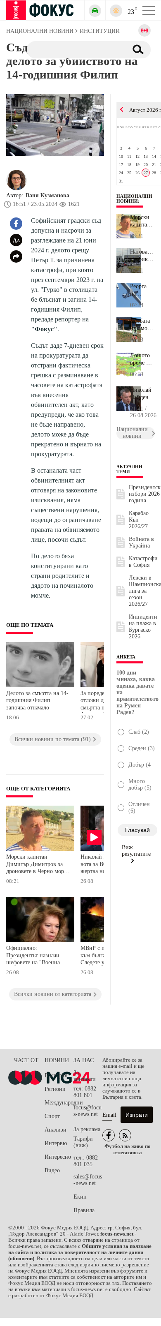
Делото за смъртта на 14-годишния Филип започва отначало (37, 700)
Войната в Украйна (141, 542)
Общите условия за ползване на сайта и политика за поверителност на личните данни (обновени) (80, 1252)
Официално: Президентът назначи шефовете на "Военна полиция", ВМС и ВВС (35, 956)
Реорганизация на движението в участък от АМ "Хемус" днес (142, 290)
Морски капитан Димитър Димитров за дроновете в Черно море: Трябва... (142, 221)
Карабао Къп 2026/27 (139, 519)
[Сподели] (16, 256)
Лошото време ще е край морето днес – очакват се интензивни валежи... (142, 359)
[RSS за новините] (125, 1135)
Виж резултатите (136, 850)
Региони (55, 1089)
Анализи (55, 1130)
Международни (59, 1103)
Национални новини (134, 198)
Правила (84, 1210)
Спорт (52, 1116)
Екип (80, 1197)
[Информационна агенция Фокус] (108, 1135)
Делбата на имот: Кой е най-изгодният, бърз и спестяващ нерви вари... (142, 325)
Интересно (58, 1157)
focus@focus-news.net (87, 1110)
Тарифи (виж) (83, 1142)
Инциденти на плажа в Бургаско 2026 (143, 627)
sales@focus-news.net (87, 1180)
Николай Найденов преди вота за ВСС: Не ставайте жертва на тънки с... (142, 394)
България (56, 1075)
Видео (52, 1170)
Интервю (56, 1143)
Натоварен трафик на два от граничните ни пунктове (142, 256)
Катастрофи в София (143, 561)
